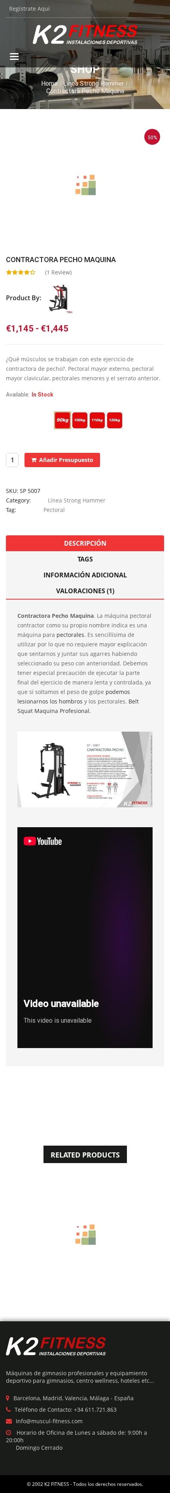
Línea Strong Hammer (93, 83)
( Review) (58, 272)
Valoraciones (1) (85, 590)
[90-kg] (62, 420)
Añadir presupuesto (66, 460)
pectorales (70, 634)
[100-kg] (80, 420)
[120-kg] (115, 420)
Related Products (85, 1155)
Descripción (85, 543)
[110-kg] (97, 420)
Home (49, 83)
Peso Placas (21, 416)
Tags (85, 559)
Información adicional (85, 575)
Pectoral (54, 510)
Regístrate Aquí (29, 8)
